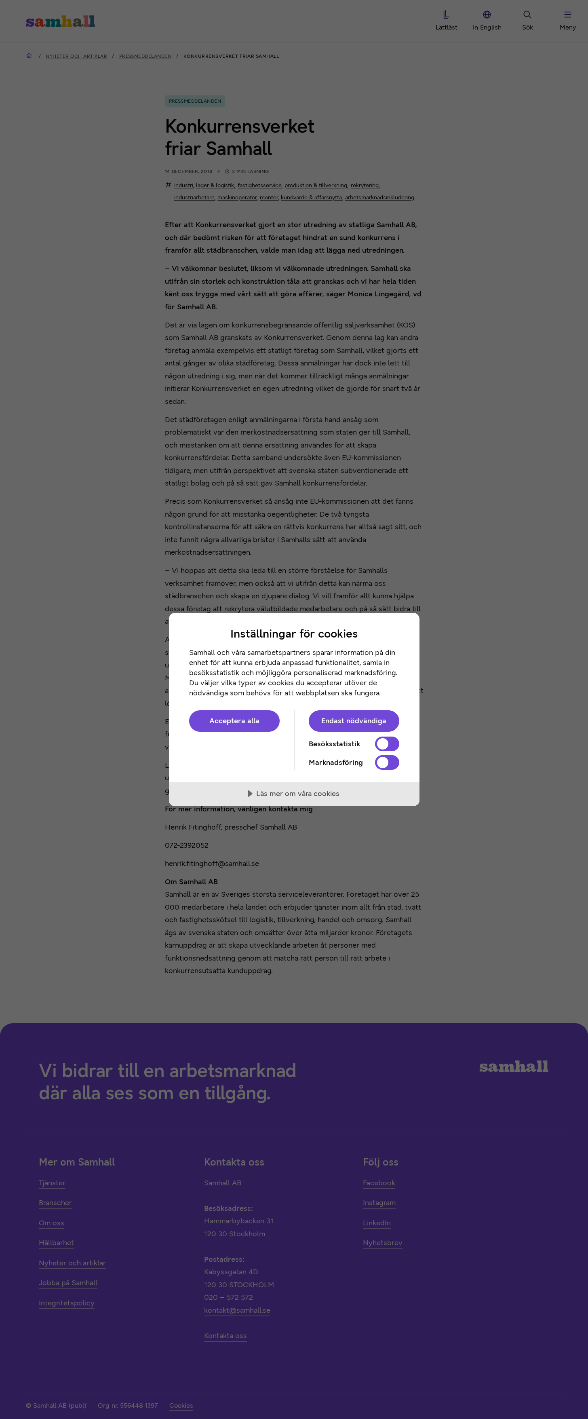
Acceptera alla (234, 720)
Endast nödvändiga (353, 720)
